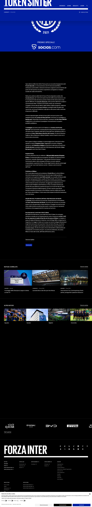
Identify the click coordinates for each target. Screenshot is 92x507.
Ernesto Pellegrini (43, 107)
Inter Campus (47, 461)
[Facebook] (69, 449)
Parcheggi (6, 489)
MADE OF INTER (36, 5)
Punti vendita (6, 484)
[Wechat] (73, 449)
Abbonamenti (6, 488)
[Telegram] (60, 446)
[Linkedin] (69, 446)
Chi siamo (46, 464)
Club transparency (60, 472)
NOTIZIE (6, 5)
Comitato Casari (29, 227)
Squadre (6, 463)
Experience (21, 465)
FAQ (5, 491)
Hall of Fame (59, 465)
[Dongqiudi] (78, 449)
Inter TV (6, 465)
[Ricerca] (87, 5)
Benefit (20, 467)
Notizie (5, 461)
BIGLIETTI (75, 5)
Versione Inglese (29, 239)
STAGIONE (13, 5)
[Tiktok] (73, 446)
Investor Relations (60, 467)
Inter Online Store (8, 467)
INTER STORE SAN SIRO (28, 486)
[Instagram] (87, 446)
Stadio (5, 486)
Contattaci (33, 464)
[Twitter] (64, 449)
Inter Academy (34, 461)
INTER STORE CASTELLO (28, 488)
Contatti (59, 474)
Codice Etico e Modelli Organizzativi (64, 469)
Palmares (59, 475)
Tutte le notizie (84, 266)
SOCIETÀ (20, 5)
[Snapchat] (60, 449)
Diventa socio (22, 464)
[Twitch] (82, 446)
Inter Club (21, 461)
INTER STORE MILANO (27, 484)
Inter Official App (8, 469)
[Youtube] (78, 446)
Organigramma (60, 464)
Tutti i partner (7, 432)
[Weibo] (64, 446)
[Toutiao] (82, 449)
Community (29, 245)
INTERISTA (62, 5)
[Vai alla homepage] (46, 4)
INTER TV (27, 5)
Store (69, 5)
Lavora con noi (60, 470)
